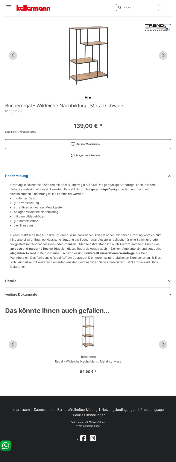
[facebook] (83, 438)
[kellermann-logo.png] (36, 6)
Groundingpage (152, 409)
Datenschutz (43, 409)
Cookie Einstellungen (89, 415)
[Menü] (8, 6)
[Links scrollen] (13, 55)
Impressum (21, 409)
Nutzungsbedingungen (119, 409)
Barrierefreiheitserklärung (77, 409)
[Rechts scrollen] (163, 55)
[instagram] (93, 438)
